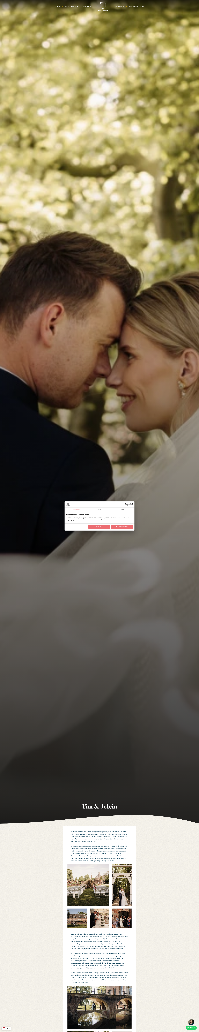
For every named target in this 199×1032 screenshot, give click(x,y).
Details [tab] (99, 509)
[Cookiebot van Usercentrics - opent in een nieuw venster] (126, 504)
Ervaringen (86, 6)
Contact (142, 6)
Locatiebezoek (133, 6)
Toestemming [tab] (76, 509)
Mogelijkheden (71, 6)
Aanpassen (98, 526)
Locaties (57, 6)
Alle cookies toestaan (122, 526)
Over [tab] (122, 509)
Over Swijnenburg (120, 6)
